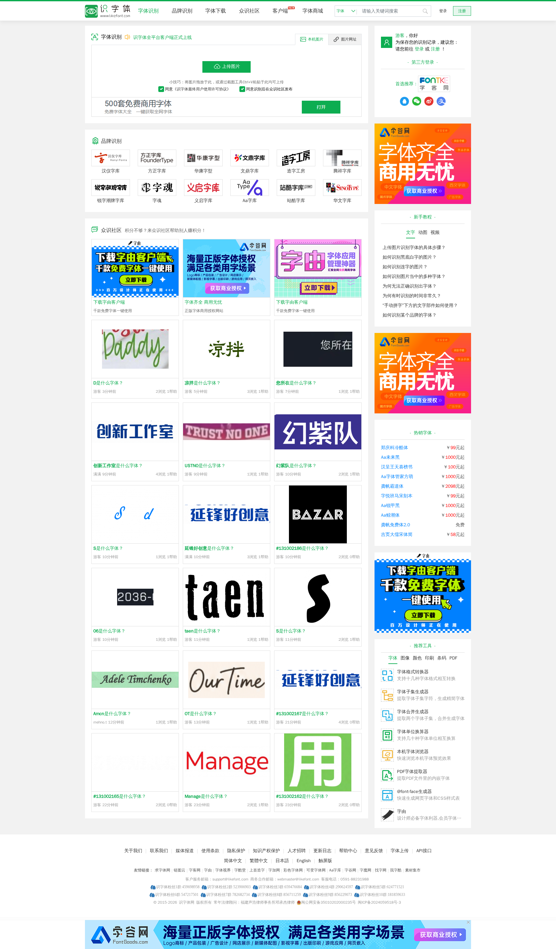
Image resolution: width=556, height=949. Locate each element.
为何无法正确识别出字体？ (410, 286)
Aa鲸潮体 (390, 515)
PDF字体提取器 (412, 771)
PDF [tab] (453, 658)
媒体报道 (185, 850)
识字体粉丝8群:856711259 (279, 894)
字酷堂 (240, 870)
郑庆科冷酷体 (394, 447)
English (304, 860)
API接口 (424, 850)
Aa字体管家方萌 (397, 476)
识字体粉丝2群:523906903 (229, 887)
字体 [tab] (392, 658)
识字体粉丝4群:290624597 (331, 887)
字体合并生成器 (413, 711)
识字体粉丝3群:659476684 (280, 887)
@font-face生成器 (414, 791)
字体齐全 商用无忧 (203, 302)
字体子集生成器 (413, 692)
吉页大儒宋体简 (396, 534)
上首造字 (257, 870)
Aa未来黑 (390, 457)
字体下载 (215, 11)
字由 (401, 811)
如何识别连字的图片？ (405, 267)
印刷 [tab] (429, 658)
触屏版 (325, 860)
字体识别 (148, 11)
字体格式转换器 (413, 672)
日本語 (282, 860)
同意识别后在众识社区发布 (269, 89)
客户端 (280, 11)
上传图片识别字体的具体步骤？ (414, 247)
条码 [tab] (441, 658)
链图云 (179, 870)
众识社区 (249, 11)
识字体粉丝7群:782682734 (228, 894)
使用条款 (210, 850)
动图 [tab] (422, 232)
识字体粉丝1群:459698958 (177, 887)
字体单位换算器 (413, 731)
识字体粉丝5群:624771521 (382, 887)
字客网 (194, 870)
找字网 (380, 870)
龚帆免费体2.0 (395, 525)
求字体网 (162, 870)
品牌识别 (182, 11)
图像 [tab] (405, 658)
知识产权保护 (266, 850)
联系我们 (159, 850)
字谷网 (350, 870)
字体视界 (223, 870)
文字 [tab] (410, 232)
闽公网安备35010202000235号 (328, 902)
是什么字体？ (108, 383)
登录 (443, 11)
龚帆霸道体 (392, 486)
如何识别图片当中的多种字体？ (414, 276)
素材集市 (413, 870)
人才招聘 (297, 850)
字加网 (274, 870)
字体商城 (312, 11)
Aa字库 (335, 870)
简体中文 (233, 860)
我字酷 (396, 870)
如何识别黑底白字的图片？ (410, 257)
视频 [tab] (435, 232)
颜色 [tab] (417, 658)
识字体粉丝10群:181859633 (382, 894)
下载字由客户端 (109, 302)
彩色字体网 (293, 870)
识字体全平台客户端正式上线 (162, 37)
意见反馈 (374, 850)
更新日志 (322, 850)
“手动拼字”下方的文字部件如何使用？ (420, 305)
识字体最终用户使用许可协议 (202, 89)
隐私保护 (236, 850)
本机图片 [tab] (315, 39)
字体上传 (400, 850)
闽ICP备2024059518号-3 (379, 902)
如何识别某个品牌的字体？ (410, 315)
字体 (340, 11)
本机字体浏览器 (413, 751)
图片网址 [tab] (349, 39)
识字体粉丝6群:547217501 (177, 894)
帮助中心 (348, 850)
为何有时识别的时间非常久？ (412, 296)
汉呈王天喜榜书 (396, 467)
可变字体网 (316, 870)
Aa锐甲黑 (390, 505)
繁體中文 (259, 860)
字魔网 (365, 870)
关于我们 (133, 850)
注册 (462, 11)
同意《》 (198, 89)
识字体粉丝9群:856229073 (330, 894)
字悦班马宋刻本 (396, 496)
